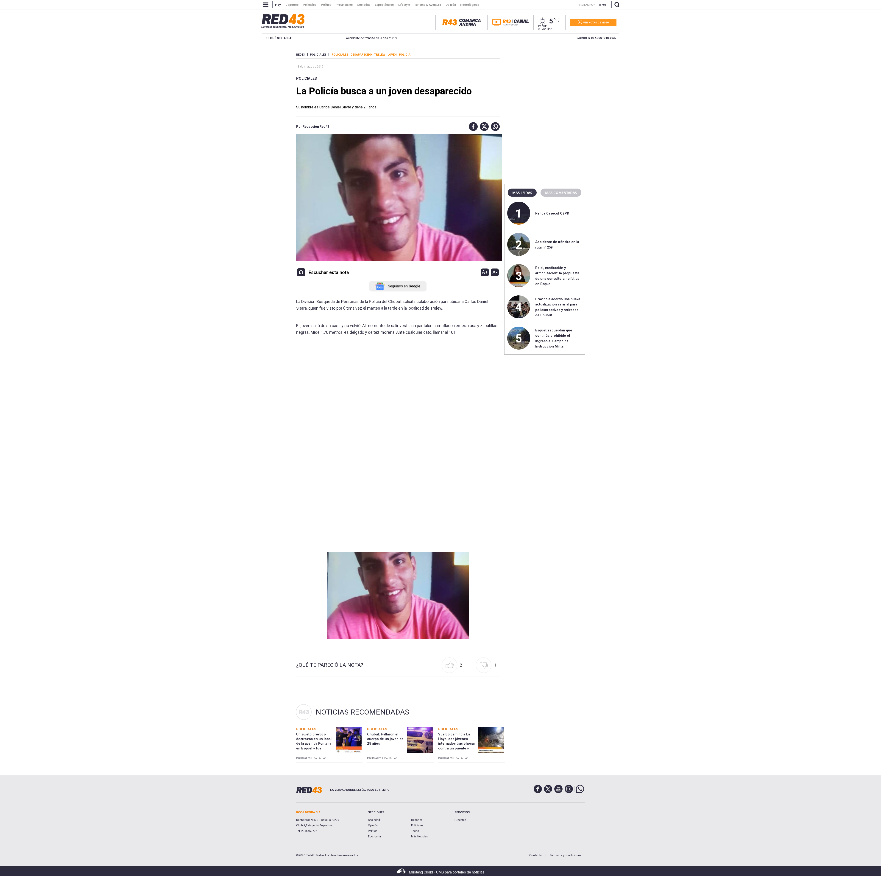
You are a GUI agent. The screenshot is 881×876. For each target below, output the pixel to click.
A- (494, 272)
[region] (544, 81)
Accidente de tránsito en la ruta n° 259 (352, 38)
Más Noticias (419, 836)
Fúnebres (460, 820)
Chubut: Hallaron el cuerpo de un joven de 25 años (385, 739)
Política (372, 831)
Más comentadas (561, 192)
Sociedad (374, 820)
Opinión (373, 825)
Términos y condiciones (565, 855)
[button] (472, 126)
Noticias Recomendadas (362, 712)
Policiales (306, 78)
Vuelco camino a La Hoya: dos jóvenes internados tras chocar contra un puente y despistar (456, 743)
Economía (374, 836)
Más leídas (522, 192)
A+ (485, 272)
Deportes (417, 820)
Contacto (535, 855)
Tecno (415, 831)
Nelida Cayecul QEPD (552, 213)
